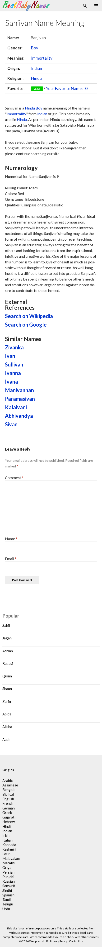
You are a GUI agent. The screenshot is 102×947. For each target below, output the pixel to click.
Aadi (5, 739)
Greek (7, 812)
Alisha (7, 726)
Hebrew (8, 821)
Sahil (6, 625)
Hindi (6, 826)
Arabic (7, 780)
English (8, 799)
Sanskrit (8, 886)
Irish (5, 835)
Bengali (8, 789)
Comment (14, 477)
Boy (34, 47)
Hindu (36, 78)
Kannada (9, 844)
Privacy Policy (58, 941)
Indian (36, 68)
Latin (6, 854)
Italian (7, 840)
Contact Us (76, 941)
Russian (8, 881)
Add (37, 89)
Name (11, 538)
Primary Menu (96, 5)
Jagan (7, 638)
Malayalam (11, 858)
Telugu (7, 904)
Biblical (8, 794)
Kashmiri (9, 849)
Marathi (8, 863)
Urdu (6, 909)
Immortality (41, 58)
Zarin (6, 701)
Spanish (8, 895)
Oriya (6, 867)
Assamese (10, 785)
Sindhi (7, 890)
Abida (6, 714)
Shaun (7, 688)
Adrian (7, 651)
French (7, 803)
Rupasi (7, 663)
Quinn (7, 676)
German (8, 808)
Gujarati (8, 817)
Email (10, 558)
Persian (8, 872)
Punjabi (8, 877)
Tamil (6, 899)
